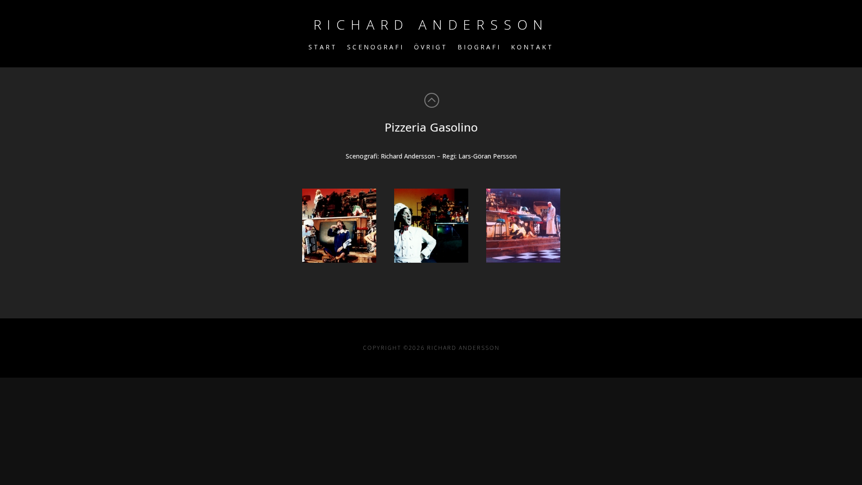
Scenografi (375, 47)
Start (322, 47)
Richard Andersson (431, 24)
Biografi (479, 47)
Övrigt (431, 47)
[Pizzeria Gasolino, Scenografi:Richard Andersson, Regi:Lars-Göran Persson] (339, 226)
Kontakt (532, 47)
